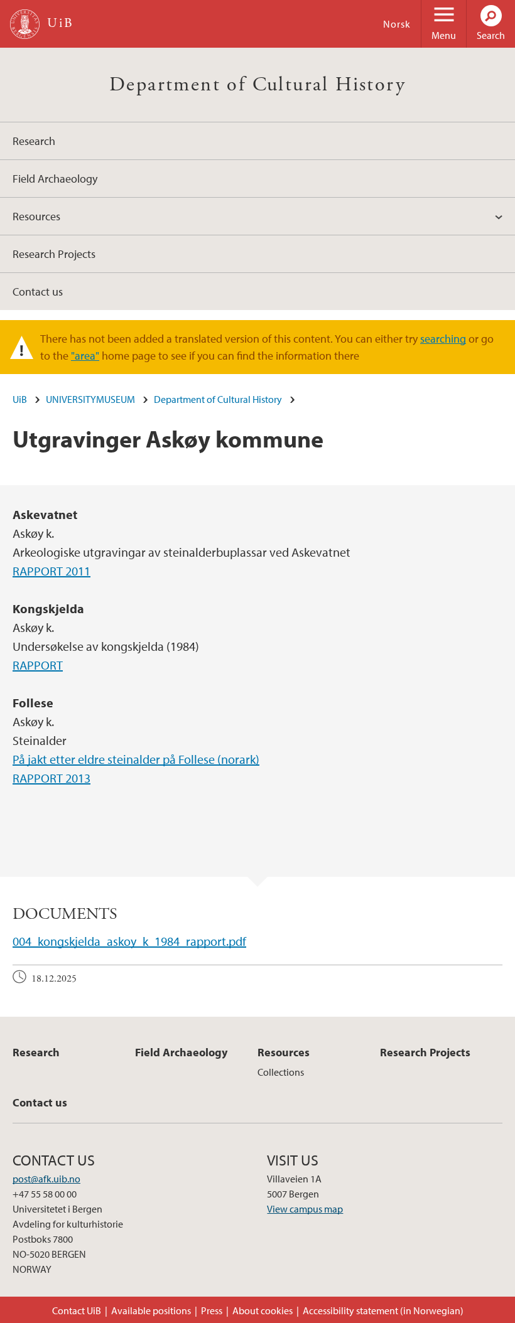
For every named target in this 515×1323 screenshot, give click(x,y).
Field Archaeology (55, 178)
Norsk (397, 24)
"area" (85, 355)
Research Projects (54, 254)
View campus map (305, 1208)
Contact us (38, 291)
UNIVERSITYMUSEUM (90, 399)
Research (34, 141)
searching (443, 338)
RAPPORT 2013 (51, 778)
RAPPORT (38, 665)
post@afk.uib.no (46, 1178)
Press (211, 1310)
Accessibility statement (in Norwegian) (383, 1310)
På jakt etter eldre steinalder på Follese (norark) (136, 759)
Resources (36, 216)
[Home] (25, 24)
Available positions (151, 1310)
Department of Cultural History (257, 84)
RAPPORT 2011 (51, 571)
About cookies (262, 1310)
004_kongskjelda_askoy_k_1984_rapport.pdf (129, 941)
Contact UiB (76, 1310)
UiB (20, 399)
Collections (281, 1072)
